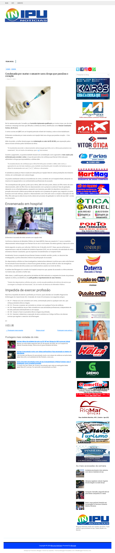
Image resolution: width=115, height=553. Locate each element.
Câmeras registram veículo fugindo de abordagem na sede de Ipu (96, 482)
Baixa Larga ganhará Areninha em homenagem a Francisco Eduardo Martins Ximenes (96, 504)
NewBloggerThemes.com (83, 550)
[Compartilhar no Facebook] (13, 325)
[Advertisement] (57, 42)
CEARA (13, 69)
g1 (39, 150)
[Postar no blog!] (8, 325)
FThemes (33, 550)
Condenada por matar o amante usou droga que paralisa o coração (36, 75)
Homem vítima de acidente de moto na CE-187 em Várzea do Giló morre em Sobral (43, 341)
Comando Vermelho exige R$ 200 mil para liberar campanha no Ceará (97, 492)
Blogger (73, 545)
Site (13, 3)
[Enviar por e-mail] (6, 325)
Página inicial (10, 61)
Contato (20, 3)
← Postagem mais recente (14, 330)
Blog (6, 3)
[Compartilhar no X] (10, 325)
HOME (8, 69)
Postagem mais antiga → (65, 330)
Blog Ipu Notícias (56, 545)
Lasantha (51, 550)
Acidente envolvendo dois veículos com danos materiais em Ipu (96, 471)
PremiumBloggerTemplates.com (65, 550)
